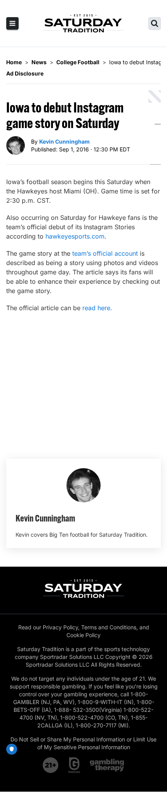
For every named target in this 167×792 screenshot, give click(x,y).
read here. (97, 308)
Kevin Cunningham (64, 141)
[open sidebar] (12, 23)
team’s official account (105, 253)
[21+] (51, 765)
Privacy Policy (60, 627)
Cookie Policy (83, 635)
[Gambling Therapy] (107, 765)
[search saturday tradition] (154, 23)
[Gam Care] (74, 765)
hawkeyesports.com (74, 236)
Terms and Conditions (108, 627)
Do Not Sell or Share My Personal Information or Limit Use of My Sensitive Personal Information (83, 743)
